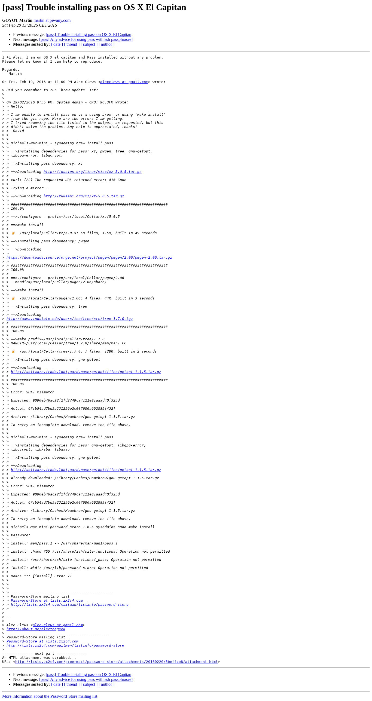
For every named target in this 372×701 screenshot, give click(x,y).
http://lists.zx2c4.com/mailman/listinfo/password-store (70, 604)
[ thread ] (72, 44)
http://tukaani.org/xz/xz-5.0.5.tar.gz (84, 196)
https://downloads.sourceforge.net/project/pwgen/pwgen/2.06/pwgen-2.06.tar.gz (89, 257)
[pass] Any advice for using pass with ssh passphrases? (86, 39)
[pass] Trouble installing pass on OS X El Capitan (88, 34)
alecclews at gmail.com (124, 82)
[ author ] (106, 44)
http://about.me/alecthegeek (36, 629)
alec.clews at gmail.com (58, 625)
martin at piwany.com (52, 20)
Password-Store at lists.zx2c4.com (47, 600)
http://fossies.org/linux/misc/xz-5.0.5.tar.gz (93, 172)
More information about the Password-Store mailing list (49, 696)
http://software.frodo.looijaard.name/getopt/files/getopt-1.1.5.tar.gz (86, 372)
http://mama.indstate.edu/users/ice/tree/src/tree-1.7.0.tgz (70, 319)
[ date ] (57, 44)
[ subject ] (89, 44)
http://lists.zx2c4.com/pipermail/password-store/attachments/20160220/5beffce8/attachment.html (116, 662)
